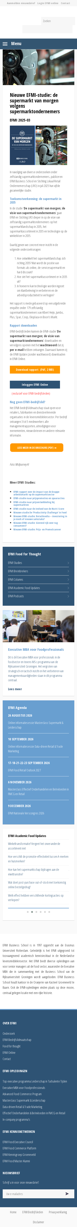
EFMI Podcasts (16, 596)
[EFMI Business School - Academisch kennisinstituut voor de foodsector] (38, 12)
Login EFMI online (47, 3)
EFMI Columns (15, 579)
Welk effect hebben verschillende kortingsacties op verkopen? (36, 897)
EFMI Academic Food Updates (24, 588)
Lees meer (15, 689)
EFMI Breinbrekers (18, 571)
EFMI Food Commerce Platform (19, 1148)
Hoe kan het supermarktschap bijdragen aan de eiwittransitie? (33, 871)
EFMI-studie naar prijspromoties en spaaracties (38, 498)
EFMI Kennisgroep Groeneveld (19, 1154)
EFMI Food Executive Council (18, 1142)
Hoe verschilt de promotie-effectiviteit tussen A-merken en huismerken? (38, 858)
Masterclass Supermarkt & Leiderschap (24, 1100)
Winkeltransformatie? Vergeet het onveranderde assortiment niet (34, 845)
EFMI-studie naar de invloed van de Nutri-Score (38, 508)
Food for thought (11, 1046)
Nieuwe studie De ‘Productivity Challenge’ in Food (40, 512)
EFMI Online (9, 1052)
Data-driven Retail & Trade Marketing (22, 1107)
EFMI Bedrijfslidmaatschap (17, 1040)
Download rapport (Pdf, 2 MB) (35, 370)
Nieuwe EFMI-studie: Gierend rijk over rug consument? (35, 524)
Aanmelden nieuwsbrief (21, 3)
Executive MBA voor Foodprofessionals (24, 1088)
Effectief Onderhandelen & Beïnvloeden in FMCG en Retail (34, 1113)
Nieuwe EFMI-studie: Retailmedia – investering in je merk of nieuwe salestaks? (40, 517)
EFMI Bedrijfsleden (32, 1212)
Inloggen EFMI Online (35, 385)
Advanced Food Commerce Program (22, 1094)
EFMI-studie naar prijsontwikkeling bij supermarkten (34, 503)
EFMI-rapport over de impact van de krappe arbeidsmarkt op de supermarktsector (36, 493)
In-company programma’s (16, 1119)
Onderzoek (9, 1033)
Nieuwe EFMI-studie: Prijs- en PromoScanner (37, 529)
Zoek (47, 29)
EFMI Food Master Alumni (16, 1161)
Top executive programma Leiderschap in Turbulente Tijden (35, 1081)
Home (13, 1212)
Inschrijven (67, 1193)
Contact (65, 3)
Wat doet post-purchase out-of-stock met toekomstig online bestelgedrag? (37, 884)
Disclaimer (38, 1222)
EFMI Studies (15, 563)
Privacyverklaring (58, 1212)
